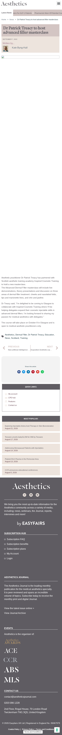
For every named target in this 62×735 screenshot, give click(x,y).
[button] (58, 3)
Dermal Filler (21, 334)
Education (49, 334)
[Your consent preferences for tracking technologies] (57, 730)
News (7, 338)
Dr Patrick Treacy (36, 334)
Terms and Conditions (45, 729)
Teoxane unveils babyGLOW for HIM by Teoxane (24, 437)
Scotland (15, 338)
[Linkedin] (31, 495)
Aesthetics (9, 334)
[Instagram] (24, 495)
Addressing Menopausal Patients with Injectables (24, 448)
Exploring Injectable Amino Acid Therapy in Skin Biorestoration (29, 426)
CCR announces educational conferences (21, 470)
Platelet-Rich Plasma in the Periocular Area (22, 459)
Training (24, 338)
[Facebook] (37, 495)
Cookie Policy (13, 729)
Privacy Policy (28, 729)
